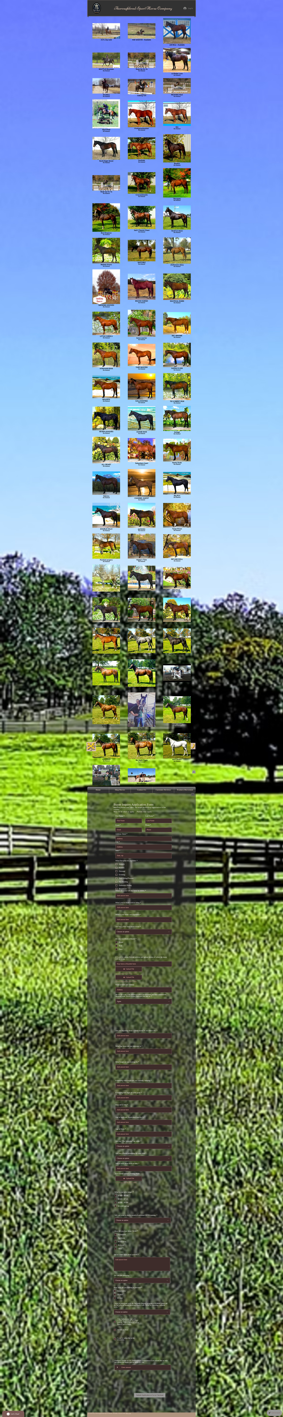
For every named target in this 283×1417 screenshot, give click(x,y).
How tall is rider (121, 1105)
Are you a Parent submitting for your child (130, 1153)
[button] (128, 969)
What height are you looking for (126, 1062)
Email (117, 825)
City (117, 842)
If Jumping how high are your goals (127, 1093)
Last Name (149, 816)
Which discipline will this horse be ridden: (130, 891)
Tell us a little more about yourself (125, 1255)
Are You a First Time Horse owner (127, 927)
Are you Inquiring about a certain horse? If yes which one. (135, 1031)
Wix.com (128, 1413)
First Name (119, 816)
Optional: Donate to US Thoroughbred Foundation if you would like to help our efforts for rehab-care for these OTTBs (141, 1361)
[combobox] (143, 1001)
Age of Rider (120, 1129)
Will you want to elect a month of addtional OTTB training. (135, 1215)
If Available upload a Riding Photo (127, 1174)
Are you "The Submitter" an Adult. (127, 1141)
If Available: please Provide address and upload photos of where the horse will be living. (141, 958)
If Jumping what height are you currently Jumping (132, 1080)
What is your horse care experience (127, 914)
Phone (147, 825)
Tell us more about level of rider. (126, 1163)
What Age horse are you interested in (128, 1046)
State (117, 850)
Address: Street (120, 834)
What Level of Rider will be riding (127, 903)
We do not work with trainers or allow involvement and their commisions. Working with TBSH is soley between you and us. (141, 995)
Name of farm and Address (124, 985)
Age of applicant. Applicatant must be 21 (129, 1117)
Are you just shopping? (122, 1275)
